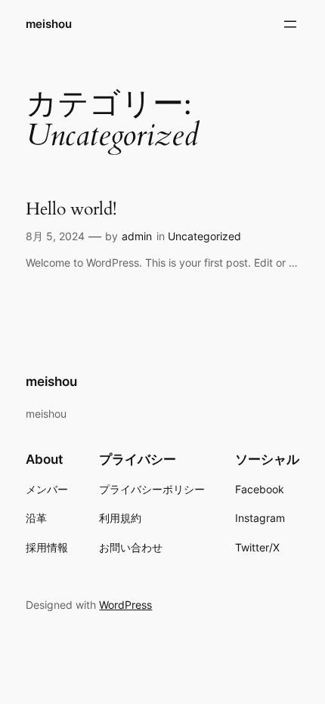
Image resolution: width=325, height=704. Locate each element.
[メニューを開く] (290, 24)
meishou (49, 24)
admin (137, 236)
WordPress (125, 604)
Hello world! (71, 209)
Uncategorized (204, 236)
